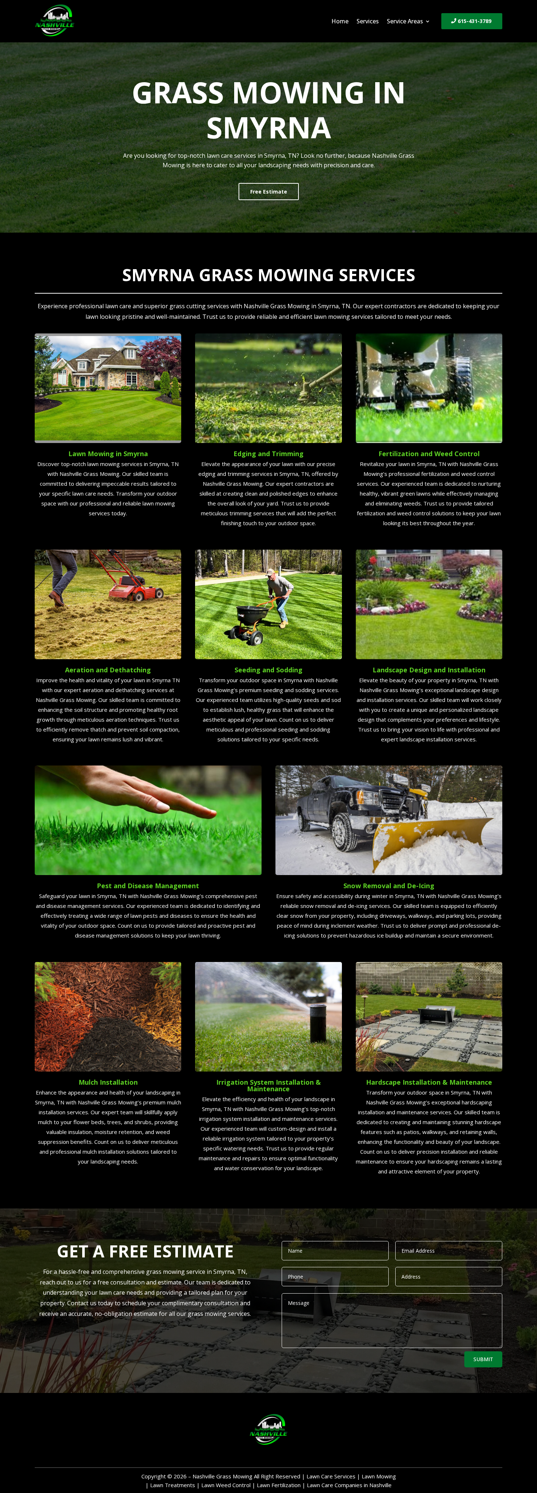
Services (368, 22)
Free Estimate (268, 191)
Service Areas (405, 22)
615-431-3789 (474, 21)
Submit (483, 1359)
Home (340, 22)
